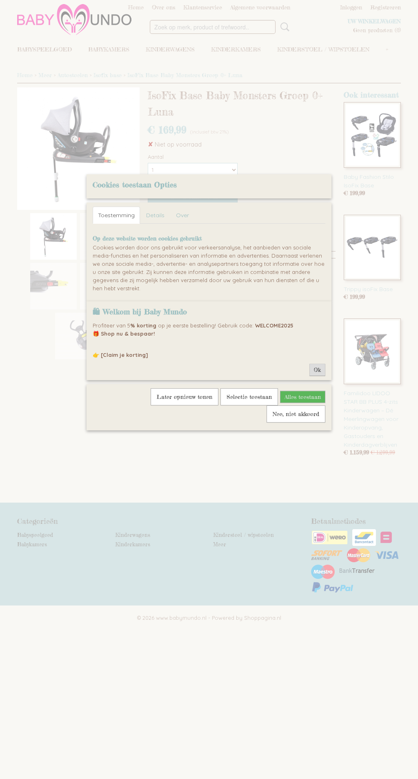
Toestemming (116, 215)
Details (155, 215)
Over (182, 215)
